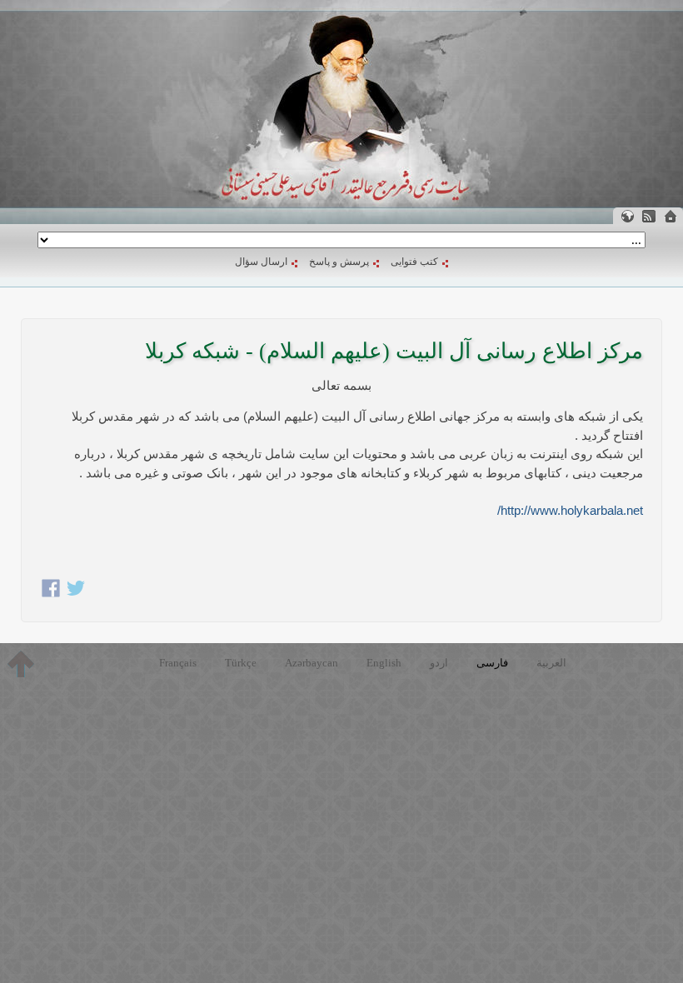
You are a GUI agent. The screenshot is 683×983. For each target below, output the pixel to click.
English (383, 662)
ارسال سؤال (261, 261)
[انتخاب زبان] (627, 216)
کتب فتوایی (414, 261)
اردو (439, 662)
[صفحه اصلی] (670, 216)
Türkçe (241, 662)
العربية (551, 662)
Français (178, 662)
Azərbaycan (311, 662)
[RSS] (649, 216)
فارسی (492, 662)
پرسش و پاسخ (339, 261)
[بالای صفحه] (20, 664)
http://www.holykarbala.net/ (570, 510)
